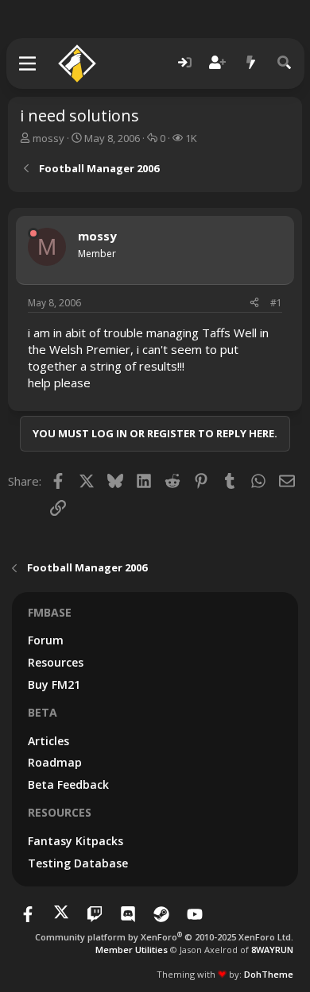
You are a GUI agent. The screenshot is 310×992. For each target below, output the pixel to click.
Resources (55, 662)
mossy (48, 138)
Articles (48, 740)
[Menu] (28, 63)
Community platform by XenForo (164, 937)
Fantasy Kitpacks (75, 840)
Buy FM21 (54, 684)
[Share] (254, 303)
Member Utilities (131, 949)
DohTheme (268, 974)
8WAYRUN (272, 949)
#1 (276, 303)
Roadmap (55, 762)
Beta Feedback (68, 784)
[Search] (284, 63)
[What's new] (251, 63)
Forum (46, 640)
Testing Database (78, 863)
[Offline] (33, 233)
